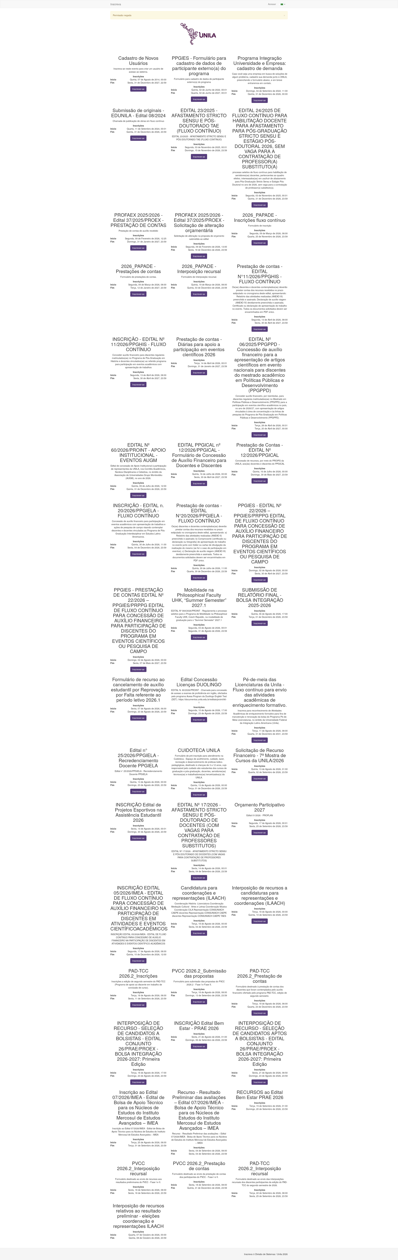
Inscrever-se (138, 88)
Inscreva (115, 4)
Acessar (272, 4)
